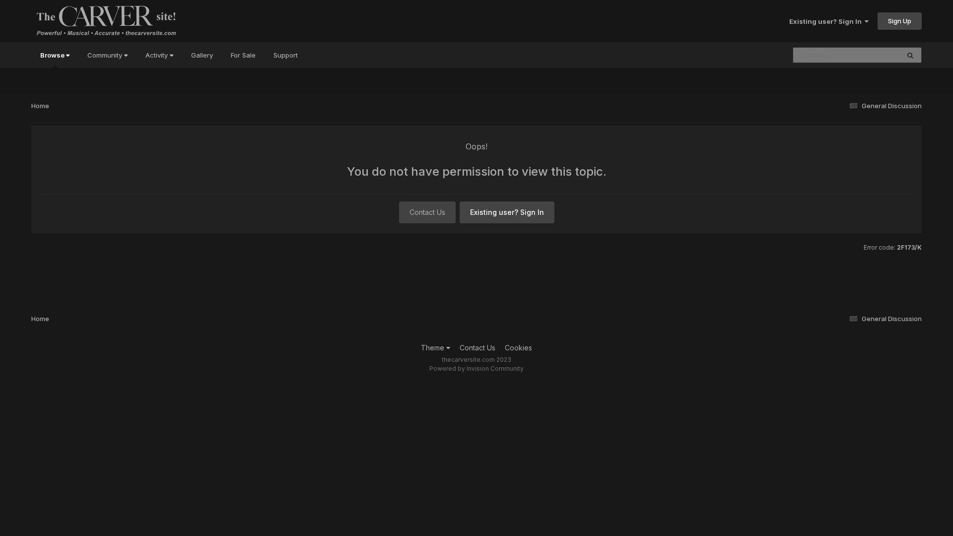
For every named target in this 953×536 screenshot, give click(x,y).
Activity (157, 55)
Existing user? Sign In (827, 21)
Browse (53, 55)
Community (105, 55)
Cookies (518, 347)
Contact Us (427, 212)
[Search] (910, 55)
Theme (433, 347)
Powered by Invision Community (476, 368)
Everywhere (868, 55)
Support (285, 55)
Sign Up (899, 21)
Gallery (202, 55)
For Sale (243, 55)
